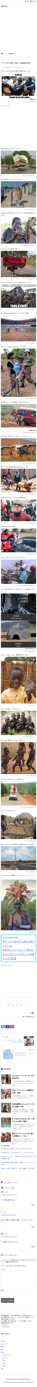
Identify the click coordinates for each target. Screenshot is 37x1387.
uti (34, 1017)
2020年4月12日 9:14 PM (8, 1195)
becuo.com (32, 309)
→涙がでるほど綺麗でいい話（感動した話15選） (18, 1168)
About (3, 1341)
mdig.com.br (32, 705)
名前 (2, 1290)
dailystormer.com (30, 736)
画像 (12, 53)
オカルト (4, 1344)
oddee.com (32, 871)
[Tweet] (3, 1026)
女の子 (5, 1358)
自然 (4, 1363)
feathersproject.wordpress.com (27, 585)
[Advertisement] (18, 31)
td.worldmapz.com (30, 175)
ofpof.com (32, 775)
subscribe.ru (32, 522)
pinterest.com (31, 651)
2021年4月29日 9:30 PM (9, 1237)
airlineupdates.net (30, 463)
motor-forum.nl (31, 840)
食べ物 (5, 1366)
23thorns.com (31, 209)
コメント (3, 1269)
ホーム (5, 53)
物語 (2, 1349)
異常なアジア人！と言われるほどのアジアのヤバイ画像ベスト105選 (18, 954)
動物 (2, 1347)
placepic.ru (32, 343)
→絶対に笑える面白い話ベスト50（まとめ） (17, 1149)
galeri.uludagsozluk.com (29, 245)
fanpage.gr (32, 398)
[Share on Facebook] (8, 1026)
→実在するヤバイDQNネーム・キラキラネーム (17, 1153)
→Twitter (4, 1325)
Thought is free (29, 1382)
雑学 (2, 1369)
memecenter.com (31, 101)
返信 (33, 1205)
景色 (4, 1360)
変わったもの (7, 1355)
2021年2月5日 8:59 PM (8, 1215)
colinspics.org (31, 278)
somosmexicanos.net (30, 807)
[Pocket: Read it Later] (12, 1026)
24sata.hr (32, 554)
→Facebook (5, 1327)
